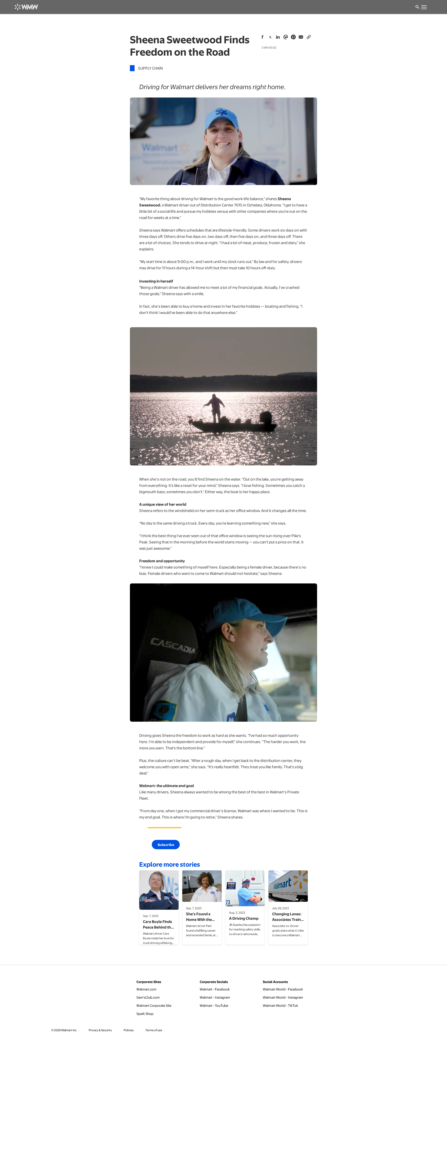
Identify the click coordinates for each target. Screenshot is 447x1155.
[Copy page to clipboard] (308, 36)
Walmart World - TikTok (280, 1005)
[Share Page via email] (301, 37)
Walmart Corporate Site (153, 1005)
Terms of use (153, 1030)
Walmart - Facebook (215, 989)
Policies (129, 1030)
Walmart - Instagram (215, 997)
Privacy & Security (100, 1030)
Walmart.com (146, 989)
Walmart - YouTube (214, 1005)
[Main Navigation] (423, 7)
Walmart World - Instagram (283, 997)
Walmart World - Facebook (283, 989)
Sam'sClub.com (148, 997)
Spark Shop (144, 1013)
